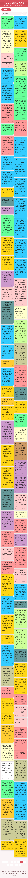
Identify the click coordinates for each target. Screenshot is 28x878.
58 (15, 862)
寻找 (25, 13)
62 (8, 865)
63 (11, 865)
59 (18, 862)
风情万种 (24, 871)
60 (21, 862)
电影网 (8, 871)
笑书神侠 (19, 871)
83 (16, 865)
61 (24, 862)
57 (12, 862)
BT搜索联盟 (13, 871)
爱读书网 (4, 871)
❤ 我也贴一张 (6, 9)
